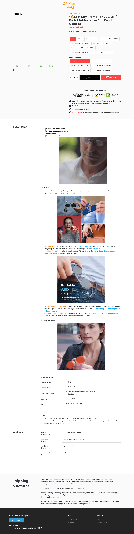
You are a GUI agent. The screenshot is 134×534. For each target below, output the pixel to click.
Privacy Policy (101, 525)
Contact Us (16, 520)
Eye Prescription (75, 57)
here (86, 488)
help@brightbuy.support (76, 484)
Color (71, 35)
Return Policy (72, 522)
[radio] (73, 39)
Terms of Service (102, 522)
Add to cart (91, 77)
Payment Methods (73, 525)
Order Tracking (72, 519)
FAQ (98, 519)
